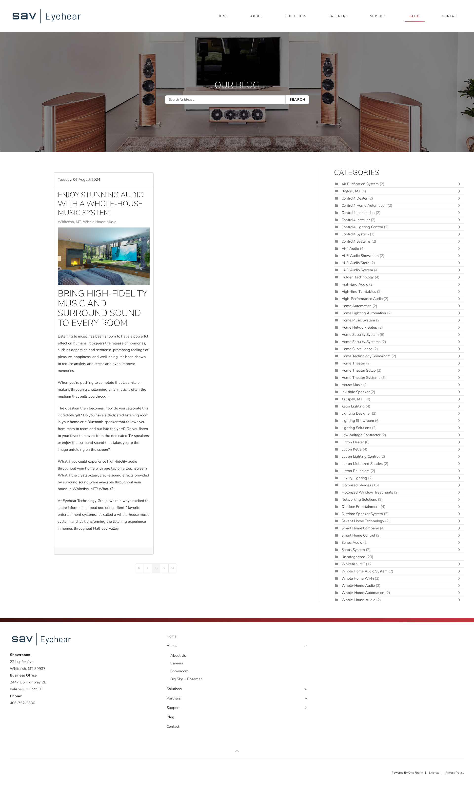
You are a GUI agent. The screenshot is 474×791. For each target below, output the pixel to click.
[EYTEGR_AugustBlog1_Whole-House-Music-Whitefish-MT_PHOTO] (104, 256)
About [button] (256, 16)
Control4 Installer (355, 219)
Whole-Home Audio (358, 585)
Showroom (179, 671)
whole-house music (133, 514)
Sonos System (353, 549)
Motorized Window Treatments (367, 492)
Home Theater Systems (360, 377)
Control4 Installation (358, 212)
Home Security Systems (360, 341)
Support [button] (378, 16)
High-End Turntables (358, 291)
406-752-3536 (22, 703)
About (172, 645)
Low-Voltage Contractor (360, 434)
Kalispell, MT (351, 399)
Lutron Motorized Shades (362, 463)
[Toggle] (460, 184)
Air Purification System (360, 183)
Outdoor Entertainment (360, 506)
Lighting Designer (356, 413)
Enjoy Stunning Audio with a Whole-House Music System (101, 204)
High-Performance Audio (362, 298)
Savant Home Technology (362, 521)
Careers (176, 663)
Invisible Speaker (355, 391)
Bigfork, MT (350, 191)
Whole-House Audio (358, 599)
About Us (178, 655)
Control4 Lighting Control (362, 227)
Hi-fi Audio (350, 248)
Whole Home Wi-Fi (357, 578)
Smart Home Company (360, 528)
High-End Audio (354, 284)
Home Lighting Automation (363, 313)
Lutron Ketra (351, 449)
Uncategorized (353, 556)
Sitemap (434, 773)
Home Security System (360, 334)
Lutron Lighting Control (360, 456)
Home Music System (358, 320)
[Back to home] (47, 16)
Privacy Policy (454, 773)
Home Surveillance (356, 348)
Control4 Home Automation (364, 205)
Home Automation (356, 305)
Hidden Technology (357, 277)
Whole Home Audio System (364, 571)
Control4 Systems (356, 241)
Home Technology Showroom (366, 356)
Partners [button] (338, 16)
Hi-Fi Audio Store (355, 262)
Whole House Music (99, 222)
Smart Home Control (358, 535)
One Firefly (415, 773)
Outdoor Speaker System (362, 513)
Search (297, 99)
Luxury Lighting (354, 477)
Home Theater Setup (358, 370)
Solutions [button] (295, 16)
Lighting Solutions (356, 427)
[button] (237, 750)
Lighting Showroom (357, 420)
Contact (450, 16)
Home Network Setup (359, 327)
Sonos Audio (351, 542)
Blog (415, 16)
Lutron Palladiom (356, 470)
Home (222, 16)
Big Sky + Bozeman (186, 679)
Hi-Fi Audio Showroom (360, 255)
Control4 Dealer (354, 198)
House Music (351, 384)
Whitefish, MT (69, 222)
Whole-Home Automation (362, 592)
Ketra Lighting (353, 406)
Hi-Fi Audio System (357, 270)
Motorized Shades (356, 485)
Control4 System (355, 234)
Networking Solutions (359, 499)
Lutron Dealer (352, 442)
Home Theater (353, 363)
